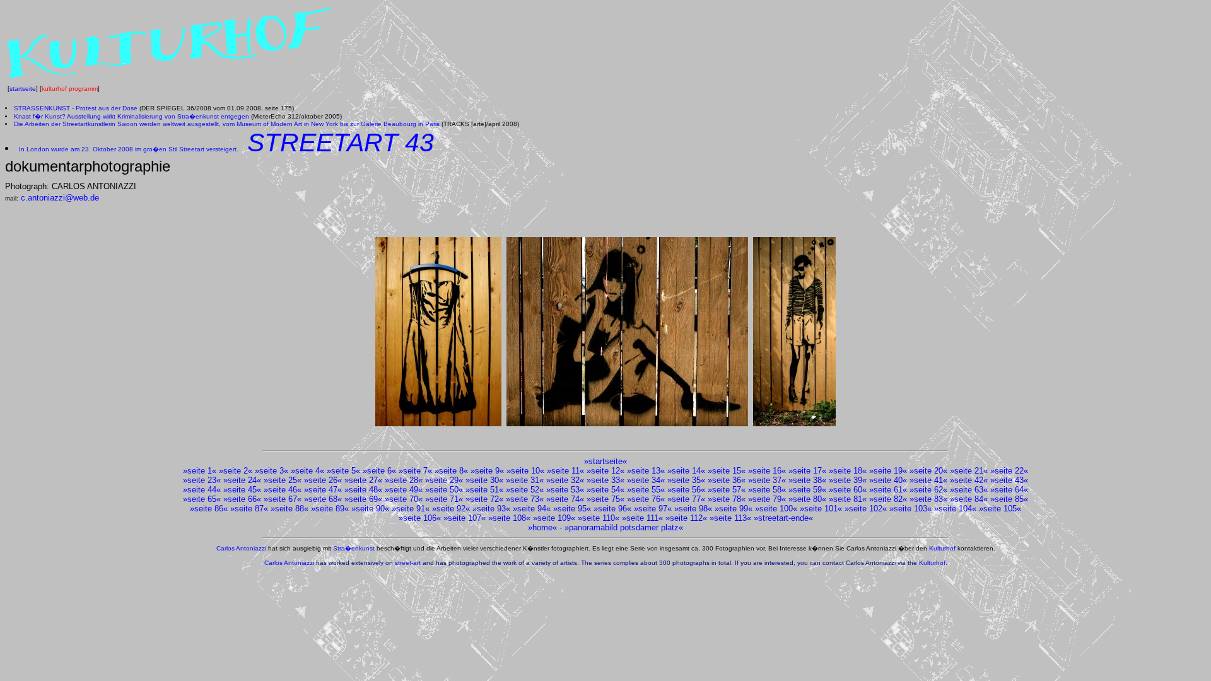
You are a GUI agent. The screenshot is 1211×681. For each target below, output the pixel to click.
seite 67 (282, 499)
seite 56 (686, 489)
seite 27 (363, 480)
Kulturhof (942, 548)
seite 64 (1009, 489)
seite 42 (968, 480)
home (542, 527)
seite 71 (444, 499)
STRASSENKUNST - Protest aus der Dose (75, 108)
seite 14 (686, 470)
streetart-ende (783, 518)
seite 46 (282, 489)
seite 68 (322, 499)
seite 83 (928, 499)
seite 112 (686, 518)
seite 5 (343, 470)
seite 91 (410, 508)
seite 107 (464, 518)
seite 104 (955, 508)
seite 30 (484, 480)
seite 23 (201, 480)
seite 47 (322, 489)
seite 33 (605, 480)
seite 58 (766, 489)
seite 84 (968, 499)
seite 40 (888, 480)
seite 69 (363, 499)
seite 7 (415, 470)
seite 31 (524, 480)
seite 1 (199, 470)
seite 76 (645, 499)
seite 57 (726, 489)
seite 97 (652, 508)
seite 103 (910, 508)
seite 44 (201, 489)
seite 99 (733, 508)
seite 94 (531, 508)
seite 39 (847, 480)
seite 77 (686, 499)
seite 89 (329, 508)
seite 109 (554, 518)
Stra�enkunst (354, 548)
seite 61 (888, 489)
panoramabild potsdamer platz (624, 527)
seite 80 (807, 499)
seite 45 (242, 489)
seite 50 (444, 489)
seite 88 (289, 508)
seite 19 (888, 470)
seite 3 (271, 470)
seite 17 (807, 470)
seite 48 (363, 489)
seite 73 (524, 499)
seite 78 (726, 499)
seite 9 (487, 470)
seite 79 (766, 499)
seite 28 (403, 480)
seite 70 (403, 499)
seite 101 (821, 508)
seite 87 (249, 508)
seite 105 (1000, 508)
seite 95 (572, 508)
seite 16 (766, 470)
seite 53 (565, 489)
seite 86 (208, 508)
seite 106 (419, 518)
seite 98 (693, 508)
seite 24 (242, 480)
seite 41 (928, 480)
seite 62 (928, 489)
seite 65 (201, 499)
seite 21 (968, 470)
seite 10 (525, 470)
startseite (22, 88)
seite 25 (282, 480)
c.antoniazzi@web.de (60, 197)
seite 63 (968, 489)
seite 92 (450, 508)
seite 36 (726, 480)
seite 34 (645, 480)
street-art (408, 562)
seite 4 (307, 470)
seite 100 (776, 508)
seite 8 (451, 470)
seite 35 (686, 480)
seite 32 (565, 480)
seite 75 (605, 499)
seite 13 (645, 470)
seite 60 (847, 489)
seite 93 (491, 508)
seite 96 (612, 508)
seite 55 (645, 489)
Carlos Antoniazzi (241, 548)
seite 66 (242, 499)
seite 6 (379, 470)
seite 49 (403, 489)
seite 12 (605, 470)
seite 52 (524, 489)
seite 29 (444, 480)
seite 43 (1009, 480)
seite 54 (605, 489)
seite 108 (509, 518)
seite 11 (565, 470)
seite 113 (730, 518)
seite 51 (484, 489)
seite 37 (766, 480)
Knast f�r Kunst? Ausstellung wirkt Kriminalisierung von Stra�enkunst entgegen (131, 116)
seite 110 (598, 518)
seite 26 (322, 480)
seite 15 (726, 470)
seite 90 (370, 508)
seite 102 (865, 508)
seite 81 (847, 499)
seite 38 (807, 480)
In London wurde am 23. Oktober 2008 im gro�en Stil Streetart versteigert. (128, 149)
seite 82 (888, 499)
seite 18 (847, 470)
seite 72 (484, 499)
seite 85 (1009, 499)
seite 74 (565, 499)
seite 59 (807, 489)
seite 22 (1009, 470)
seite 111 (642, 518)
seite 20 (928, 470)
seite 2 (235, 470)
